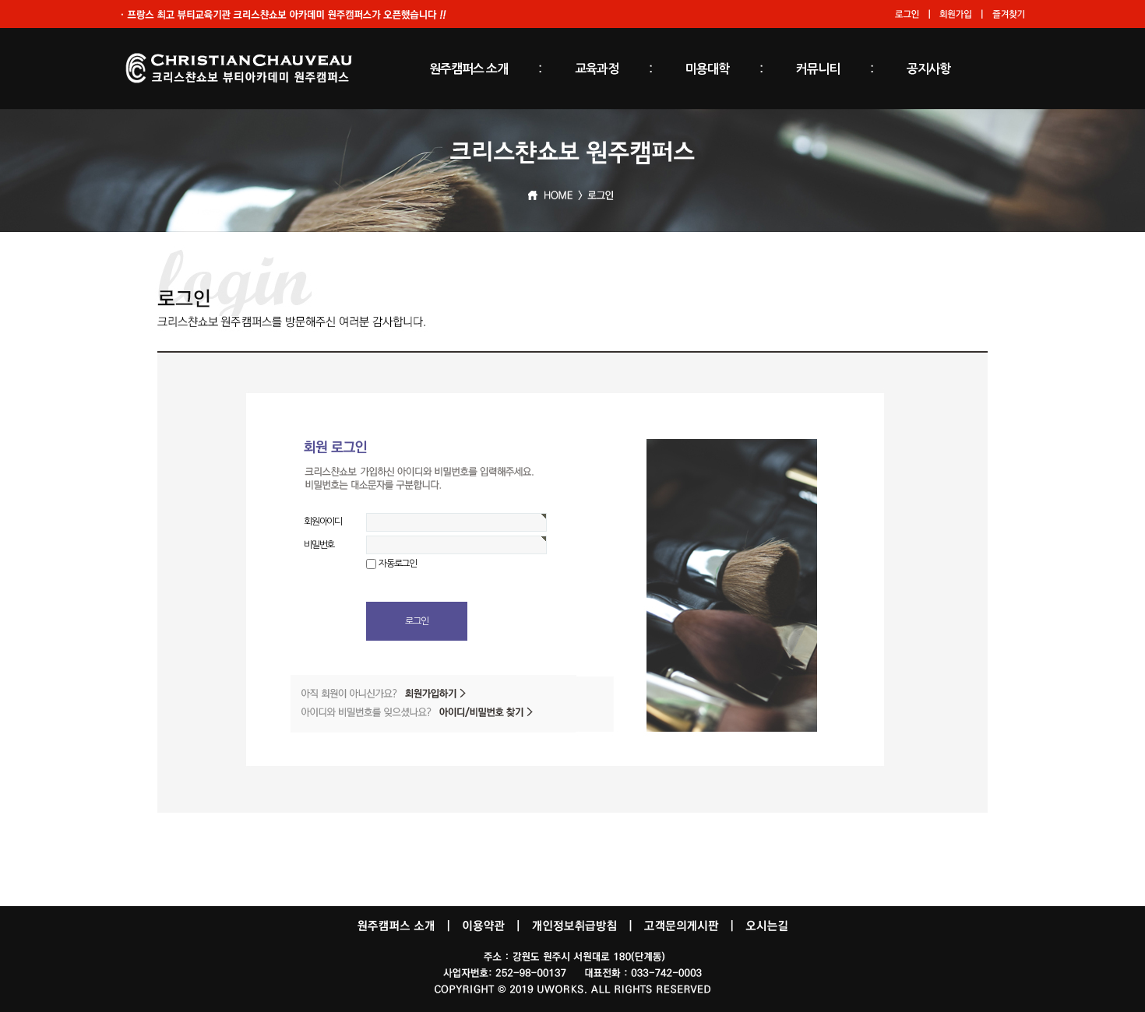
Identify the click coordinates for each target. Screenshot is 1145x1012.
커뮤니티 (818, 69)
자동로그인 (398, 563)
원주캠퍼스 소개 (468, 69)
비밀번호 (319, 545)
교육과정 (596, 69)
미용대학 (707, 69)
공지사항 (928, 69)
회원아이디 (323, 521)
